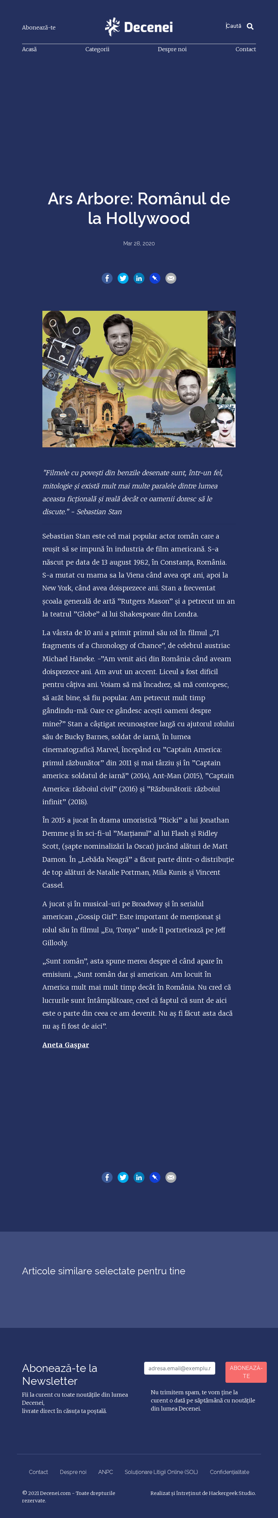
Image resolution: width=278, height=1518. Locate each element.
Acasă (29, 49)
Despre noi (172, 49)
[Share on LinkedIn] (139, 278)
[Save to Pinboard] (155, 278)
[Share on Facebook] (107, 278)
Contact (246, 49)
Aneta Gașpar (65, 1045)
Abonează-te (39, 27)
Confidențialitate (229, 1472)
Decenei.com (55, 1493)
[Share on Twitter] (123, 278)
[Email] (170, 278)
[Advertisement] (139, 109)
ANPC (105, 1472)
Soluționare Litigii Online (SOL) (161, 1472)
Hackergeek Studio (232, 1493)
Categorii (97, 49)
